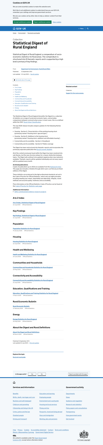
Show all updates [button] (34, 343)
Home (14, 33)
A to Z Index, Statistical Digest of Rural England (29, 203)
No (43, 374)
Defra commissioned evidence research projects (30, 192)
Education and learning (47, 394)
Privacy (20, 430)
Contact (50, 430)
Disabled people (18, 415)
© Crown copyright (84, 440)
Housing (17, 94)
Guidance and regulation (74, 401)
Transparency (70, 412)
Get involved (70, 419)
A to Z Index (18, 87)
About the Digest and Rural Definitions (25, 110)
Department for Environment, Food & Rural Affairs (35, 69)
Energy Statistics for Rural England (25, 319)
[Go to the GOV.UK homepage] (19, 28)
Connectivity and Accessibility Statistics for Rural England (33, 280)
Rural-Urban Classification (32, 122)
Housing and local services (48, 404)
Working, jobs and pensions (48, 419)
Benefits (15, 394)
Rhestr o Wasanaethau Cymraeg (23, 432)
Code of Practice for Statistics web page (28, 186)
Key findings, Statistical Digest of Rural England (29, 216)
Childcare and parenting (21, 404)
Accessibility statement (38, 430)
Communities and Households (23, 99)
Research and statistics (74, 404)
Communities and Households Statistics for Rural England (33, 267)
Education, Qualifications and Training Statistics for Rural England (35, 293)
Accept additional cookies (22, 22)
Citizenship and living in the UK (23, 408)
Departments (70, 394)
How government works (74, 415)
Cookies (26, 430)
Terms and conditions (62, 430)
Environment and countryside (49, 401)
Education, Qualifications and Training (25, 103)
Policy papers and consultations (76, 408)
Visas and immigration (46, 415)
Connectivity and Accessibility (23, 101)
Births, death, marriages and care (24, 397)
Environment (22, 33)
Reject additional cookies (42, 22)
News (68, 397)
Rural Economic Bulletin (21, 105)
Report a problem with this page (78, 374)
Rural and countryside (34, 33)
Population (18, 92)
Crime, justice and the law (21, 412)
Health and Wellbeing (21, 96)
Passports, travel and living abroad (50, 412)
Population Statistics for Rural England (26, 228)
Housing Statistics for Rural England (25, 241)
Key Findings (18, 89)
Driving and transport (20, 419)
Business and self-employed (22, 401)
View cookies (57, 22)
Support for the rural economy (75, 93)
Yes (33, 374)
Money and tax (44, 408)
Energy (17, 108)
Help (14, 430)
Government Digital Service (44, 432)
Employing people (45, 397)
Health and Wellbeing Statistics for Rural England (30, 254)
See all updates (34, 74)
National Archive (55, 167)
